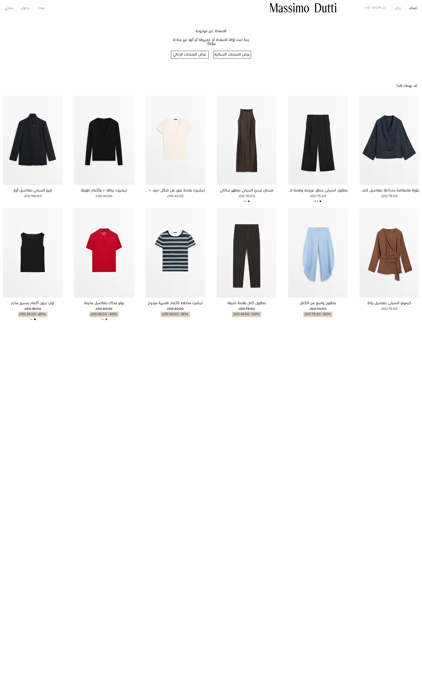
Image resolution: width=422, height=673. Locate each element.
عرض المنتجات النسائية (232, 54)
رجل (398, 8)
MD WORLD (375, 8)
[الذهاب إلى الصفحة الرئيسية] (303, 8)
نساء (413, 8)
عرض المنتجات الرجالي (189, 54)
